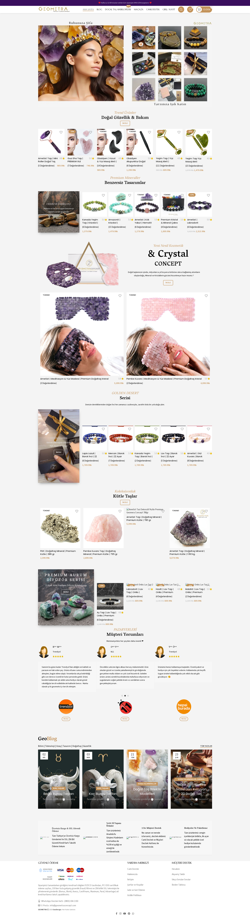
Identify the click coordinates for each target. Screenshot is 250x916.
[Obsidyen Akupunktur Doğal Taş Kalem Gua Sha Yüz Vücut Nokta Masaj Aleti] (140, 142)
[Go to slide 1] (122, 695)
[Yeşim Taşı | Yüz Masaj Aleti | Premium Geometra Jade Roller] (169, 142)
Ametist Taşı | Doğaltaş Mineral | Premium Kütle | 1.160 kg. (187, 552)
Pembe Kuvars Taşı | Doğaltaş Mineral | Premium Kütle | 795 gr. (100, 552)
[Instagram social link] (120, 913)
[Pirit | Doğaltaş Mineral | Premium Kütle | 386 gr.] (60, 528)
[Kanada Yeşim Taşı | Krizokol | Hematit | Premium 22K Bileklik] (94, 204)
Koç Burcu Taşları (103, 793)
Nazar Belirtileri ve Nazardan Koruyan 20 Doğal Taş (191, 789)
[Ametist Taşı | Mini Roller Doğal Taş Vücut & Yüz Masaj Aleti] (51, 142)
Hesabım (176, 869)
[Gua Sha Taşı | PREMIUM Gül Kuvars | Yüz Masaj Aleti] (81, 142)
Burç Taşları (58, 788)
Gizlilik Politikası (134, 895)
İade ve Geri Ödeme (136, 890)
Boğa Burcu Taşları (58, 793)
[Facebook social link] (116, 913)
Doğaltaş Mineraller (147, 784)
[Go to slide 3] (128, 695)
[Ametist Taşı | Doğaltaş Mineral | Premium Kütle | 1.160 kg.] (190, 528)
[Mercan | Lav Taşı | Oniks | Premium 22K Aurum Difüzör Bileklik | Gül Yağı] (139, 584)
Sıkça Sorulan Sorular (181, 879)
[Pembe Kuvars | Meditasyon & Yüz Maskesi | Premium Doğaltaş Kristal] (168, 334)
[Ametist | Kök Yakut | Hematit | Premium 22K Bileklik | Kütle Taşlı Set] (147, 204)
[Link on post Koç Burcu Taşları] (103, 779)
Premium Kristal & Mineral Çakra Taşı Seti (169, 222)
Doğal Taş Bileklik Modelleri (147, 791)
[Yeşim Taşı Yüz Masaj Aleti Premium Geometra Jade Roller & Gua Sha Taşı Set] (198, 142)
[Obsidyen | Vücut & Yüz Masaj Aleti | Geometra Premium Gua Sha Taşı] (110, 142)
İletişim (130, 879)
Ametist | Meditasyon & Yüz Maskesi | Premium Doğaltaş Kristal (74, 378)
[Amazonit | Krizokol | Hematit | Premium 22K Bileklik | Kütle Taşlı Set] (120, 204)
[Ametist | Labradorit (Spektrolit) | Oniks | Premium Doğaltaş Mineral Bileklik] (199, 204)
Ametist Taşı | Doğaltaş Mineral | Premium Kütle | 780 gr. (144, 518)
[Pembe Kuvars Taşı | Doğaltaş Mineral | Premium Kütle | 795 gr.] (103, 528)
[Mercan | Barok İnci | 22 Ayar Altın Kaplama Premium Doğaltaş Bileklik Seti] (120, 438)
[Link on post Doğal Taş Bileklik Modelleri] (147, 779)
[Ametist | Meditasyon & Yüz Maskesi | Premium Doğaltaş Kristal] (82, 334)
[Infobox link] (60, 838)
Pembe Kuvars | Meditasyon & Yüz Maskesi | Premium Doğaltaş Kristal (164, 378)
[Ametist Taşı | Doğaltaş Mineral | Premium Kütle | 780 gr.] (147, 511)
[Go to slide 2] (125, 695)
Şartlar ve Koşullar (135, 885)
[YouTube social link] (124, 913)
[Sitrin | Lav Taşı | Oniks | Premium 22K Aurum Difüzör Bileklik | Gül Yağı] (110, 584)
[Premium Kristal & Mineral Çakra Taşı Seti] (173, 204)
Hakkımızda (132, 874)
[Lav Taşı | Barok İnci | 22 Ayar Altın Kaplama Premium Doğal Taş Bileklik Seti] (173, 438)
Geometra (70, 799)
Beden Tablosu (178, 885)
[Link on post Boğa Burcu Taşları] (58, 779)
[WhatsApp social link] (133, 913)
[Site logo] (54, 9)
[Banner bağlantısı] (58, 212)
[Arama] (181, 9)
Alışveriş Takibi (178, 874)
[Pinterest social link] (129, 913)
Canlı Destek (133, 869)
